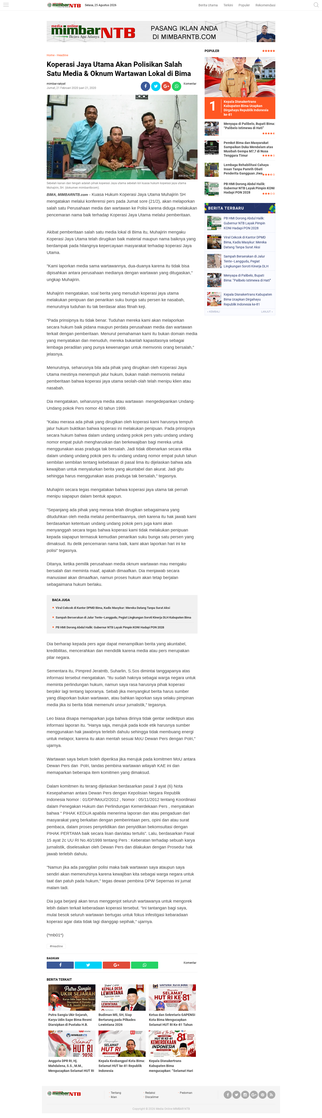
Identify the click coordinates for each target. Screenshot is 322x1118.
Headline (62, 55)
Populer (244, 5)
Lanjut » (267, 311)
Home (50, 55)
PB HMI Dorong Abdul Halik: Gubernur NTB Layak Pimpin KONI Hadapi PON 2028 (110, 627)
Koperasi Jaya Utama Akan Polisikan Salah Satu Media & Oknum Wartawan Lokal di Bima (119, 69)
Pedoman (186, 1092)
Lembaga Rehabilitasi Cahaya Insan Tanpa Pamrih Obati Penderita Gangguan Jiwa (246, 169)
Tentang (116, 1092)
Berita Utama (208, 5)
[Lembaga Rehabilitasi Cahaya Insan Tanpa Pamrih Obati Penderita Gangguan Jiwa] (212, 169)
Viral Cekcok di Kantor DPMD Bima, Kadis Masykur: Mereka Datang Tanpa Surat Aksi (113, 608)
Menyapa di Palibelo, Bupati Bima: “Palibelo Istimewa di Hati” (249, 126)
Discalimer (152, 1097)
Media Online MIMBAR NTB (173, 1108)
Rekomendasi (265, 5)
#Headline (56, 946)
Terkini (228, 5)
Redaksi (150, 1092)
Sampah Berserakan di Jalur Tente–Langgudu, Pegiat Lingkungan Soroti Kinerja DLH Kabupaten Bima (123, 617)
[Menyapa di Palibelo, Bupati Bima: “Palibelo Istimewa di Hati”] (212, 128)
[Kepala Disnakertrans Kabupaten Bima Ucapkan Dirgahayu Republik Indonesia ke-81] (240, 77)
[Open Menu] (6, 5)
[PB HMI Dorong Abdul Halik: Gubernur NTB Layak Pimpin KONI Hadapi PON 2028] (212, 188)
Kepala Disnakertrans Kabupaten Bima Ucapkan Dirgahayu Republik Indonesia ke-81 (248, 299)
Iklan (114, 1097)
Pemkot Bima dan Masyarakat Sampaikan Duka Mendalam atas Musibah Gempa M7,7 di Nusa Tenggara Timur (248, 149)
